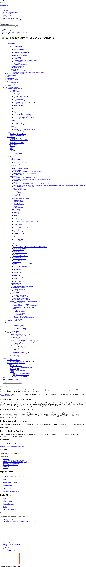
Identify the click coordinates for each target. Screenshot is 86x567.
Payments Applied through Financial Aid (24, 102)
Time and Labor (17, 244)
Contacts (5, 468)
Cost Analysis (17, 57)
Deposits (15, 278)
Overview (12, 146)
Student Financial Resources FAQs (19, 354)
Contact (9, 85)
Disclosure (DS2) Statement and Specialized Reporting (27, 171)
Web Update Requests (9, 550)
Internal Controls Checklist (20, 227)
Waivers (15, 108)
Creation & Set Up (18, 200)
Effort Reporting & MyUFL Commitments (24, 173)
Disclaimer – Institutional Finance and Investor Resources (28, 72)
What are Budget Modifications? (22, 376)
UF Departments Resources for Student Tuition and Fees (25, 301)
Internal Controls (14, 216)
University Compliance (19, 295)
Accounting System (18, 210)
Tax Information (11, 150)
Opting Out (13, 141)
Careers (9, 81)
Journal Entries (17, 215)
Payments (12, 97)
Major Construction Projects (20, 162)
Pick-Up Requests (18, 314)
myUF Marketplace (18, 239)
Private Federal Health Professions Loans (24, 117)
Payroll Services (17, 61)
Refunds (12, 120)
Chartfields (16, 212)
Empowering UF (14, 369)
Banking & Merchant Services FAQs (20, 334)
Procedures (10, 156)
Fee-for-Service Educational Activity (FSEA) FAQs (24, 340)
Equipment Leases (18, 180)
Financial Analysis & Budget (17, 66)
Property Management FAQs (17, 348)
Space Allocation (17, 174)
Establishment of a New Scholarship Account (25, 305)
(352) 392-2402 (9, 520)
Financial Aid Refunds (19, 123)
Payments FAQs (14, 345)
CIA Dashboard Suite (12, 381)
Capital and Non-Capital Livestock (22, 263)
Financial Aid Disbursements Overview (23, 109)
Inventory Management (19, 259)
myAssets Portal (17, 319)
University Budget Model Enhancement (20, 373)
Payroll (12, 242)
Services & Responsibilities (20, 296)
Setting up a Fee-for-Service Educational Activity (13, 446)
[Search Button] (20, 20)
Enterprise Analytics (8, 504)
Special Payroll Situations (20, 253)
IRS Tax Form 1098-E (16, 152)
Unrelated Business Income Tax (21, 299)
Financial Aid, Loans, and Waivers (19, 106)
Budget (12, 158)
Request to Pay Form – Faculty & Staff (23, 307)
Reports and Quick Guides (20, 256)
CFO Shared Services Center (17, 45)
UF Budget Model (18, 326)
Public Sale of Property (19, 313)
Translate (5, 545)
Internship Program (15, 84)
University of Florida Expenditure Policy (24, 177)
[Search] (1, 23)
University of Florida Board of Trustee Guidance (26, 221)
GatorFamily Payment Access (18, 134)
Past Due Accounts (18, 128)
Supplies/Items (17, 192)
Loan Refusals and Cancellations (22, 114)
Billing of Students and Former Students (24, 129)
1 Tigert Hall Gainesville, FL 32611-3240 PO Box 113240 (20, 521)
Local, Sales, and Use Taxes (20, 298)
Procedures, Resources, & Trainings (12, 13)
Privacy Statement (8, 542)
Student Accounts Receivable (21, 304)
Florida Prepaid (11, 137)
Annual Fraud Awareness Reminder (22, 367)
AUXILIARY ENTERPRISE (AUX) (13, 460)
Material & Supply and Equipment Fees (20, 229)
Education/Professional (19, 189)
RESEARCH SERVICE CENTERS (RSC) (15, 462)
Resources (16, 292)
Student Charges (17, 302)
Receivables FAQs (15, 349)
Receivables (13, 271)
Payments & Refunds (19, 241)
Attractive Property (18, 260)
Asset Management (18, 49)
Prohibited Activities (18, 204)
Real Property (17, 269)
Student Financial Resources (10, 12)
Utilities (15, 191)
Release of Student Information (18, 135)
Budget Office (17, 67)
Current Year (16, 93)
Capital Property (17, 262)
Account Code (7, 488)
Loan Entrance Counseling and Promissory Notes (26, 116)
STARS (5, 507)
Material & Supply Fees (19, 232)
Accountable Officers (12, 79)
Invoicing (12, 147)
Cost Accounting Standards (20, 168)
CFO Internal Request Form (10, 509)
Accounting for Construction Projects (23, 164)
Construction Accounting (20, 55)
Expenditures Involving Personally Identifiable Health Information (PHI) (32, 179)
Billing (12, 126)
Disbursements (17, 58)
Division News (7, 15)
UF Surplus (13, 308)
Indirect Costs (17, 170)
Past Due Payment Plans (19, 100)
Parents (9, 132)
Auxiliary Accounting (19, 51)
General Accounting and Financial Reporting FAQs (23, 342)
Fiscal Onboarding (15, 323)
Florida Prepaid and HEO (17, 143)
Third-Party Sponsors (12, 144)
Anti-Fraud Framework (16, 366)
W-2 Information (7, 490)
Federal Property (17, 265)
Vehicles (15, 268)
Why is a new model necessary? (21, 375)
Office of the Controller (19, 48)
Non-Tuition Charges (19, 131)
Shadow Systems (18, 225)
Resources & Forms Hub (13, 320)
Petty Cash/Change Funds (20, 277)
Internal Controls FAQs (16, 343)
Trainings (9, 322)
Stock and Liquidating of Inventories (23, 286)
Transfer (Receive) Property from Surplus (24, 317)
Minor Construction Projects (20, 161)
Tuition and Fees (14, 91)
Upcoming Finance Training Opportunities (21, 329)
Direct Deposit (17, 245)
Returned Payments (18, 105)
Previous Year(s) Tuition (19, 94)
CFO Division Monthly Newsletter (16, 363)
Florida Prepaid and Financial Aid (19, 140)
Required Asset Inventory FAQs (18, 351)
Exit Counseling (17, 113)
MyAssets (6, 503)
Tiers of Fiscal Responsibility (21, 219)
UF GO (12, 372)
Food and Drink (17, 188)
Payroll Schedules (8, 487)
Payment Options (18, 99)
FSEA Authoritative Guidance (8, 443)
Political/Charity (17, 194)
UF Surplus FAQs (15, 357)
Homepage (6, 29)
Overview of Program (19, 289)
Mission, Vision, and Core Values (15, 73)
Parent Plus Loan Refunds (20, 125)
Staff (8, 76)
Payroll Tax (16, 251)
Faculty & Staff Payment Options (22, 103)
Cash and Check (17, 274)
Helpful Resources (18, 207)
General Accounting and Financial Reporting (25, 60)
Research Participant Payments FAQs (20, 352)
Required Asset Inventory (17, 283)
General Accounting (15, 209)
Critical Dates (13, 90)
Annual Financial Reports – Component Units (22, 361)
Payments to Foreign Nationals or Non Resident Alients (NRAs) (30, 247)
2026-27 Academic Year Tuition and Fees (14, 476)
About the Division (8, 10)
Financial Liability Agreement (21, 96)
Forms (15, 235)
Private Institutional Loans (20, 119)
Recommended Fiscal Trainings (18, 328)
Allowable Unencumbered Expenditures (24, 186)
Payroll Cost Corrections (19, 248)
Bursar (15, 54)
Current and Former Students (14, 88)
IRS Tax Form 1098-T (16, 153)
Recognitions (16, 195)
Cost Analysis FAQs (15, 337)
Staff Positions (14, 82)
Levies (15, 182)
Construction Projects (15, 159)
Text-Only (6, 547)
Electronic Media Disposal (20, 316)
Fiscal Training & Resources (17, 325)
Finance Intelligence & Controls (18, 64)
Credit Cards (16, 275)
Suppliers (15, 197)
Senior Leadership (11, 75)
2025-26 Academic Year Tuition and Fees (14, 475)
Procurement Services (16, 69)
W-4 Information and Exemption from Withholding (16, 478)
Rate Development (18, 201)
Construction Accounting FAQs (18, 335)
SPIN (4, 506)
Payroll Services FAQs (16, 346)
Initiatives (9, 364)
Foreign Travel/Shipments (20, 266)
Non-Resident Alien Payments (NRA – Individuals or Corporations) (31, 183)
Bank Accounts (17, 281)
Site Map (5, 549)
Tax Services (16, 63)
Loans (15, 111)
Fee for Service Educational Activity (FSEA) (15, 32)
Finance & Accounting (16, 46)
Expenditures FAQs (15, 338)
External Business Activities (10, 465)
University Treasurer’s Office (18, 70)
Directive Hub (7, 16)
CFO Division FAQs (12, 332)
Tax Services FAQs (15, 355)
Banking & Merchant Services (21, 52)
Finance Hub (6, 498)
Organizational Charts (12, 78)
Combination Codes (18, 213)
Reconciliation (17, 222)
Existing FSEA (17, 203)
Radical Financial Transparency (18, 370)
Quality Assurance (18, 224)
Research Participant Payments (18, 287)
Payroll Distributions (18, 250)
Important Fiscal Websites (13, 331)
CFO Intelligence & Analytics (11, 18)
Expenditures (13, 176)
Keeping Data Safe (18, 280)
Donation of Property (19, 311)
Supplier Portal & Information (11, 481)
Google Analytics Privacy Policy (12, 544)
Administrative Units (12, 43)
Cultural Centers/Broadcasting (11, 463)
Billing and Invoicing (15, 138)
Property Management (16, 257)
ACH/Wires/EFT (18, 272)
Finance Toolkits (7, 501)
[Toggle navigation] (0, 8)
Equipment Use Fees (18, 233)
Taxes (11, 293)
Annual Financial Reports (13, 360)
